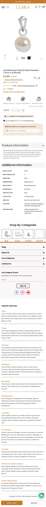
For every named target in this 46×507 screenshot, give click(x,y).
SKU (4, 89)
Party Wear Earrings (8, 357)
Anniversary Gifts (8, 319)
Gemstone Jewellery (27, 420)
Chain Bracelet (14, 386)
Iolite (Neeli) (20, 486)
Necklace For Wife (36, 319)
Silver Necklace (18, 367)
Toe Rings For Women (23, 440)
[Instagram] (22, 292)
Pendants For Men (30, 452)
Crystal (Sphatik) (34, 483)
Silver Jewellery (6, 415)
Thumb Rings (24, 335)
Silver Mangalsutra (8, 398)
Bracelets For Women (25, 435)
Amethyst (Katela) (8, 483)
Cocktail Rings (26, 333)
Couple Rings (28, 331)
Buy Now (34, 503)
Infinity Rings (6, 335)
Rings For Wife (6, 321)
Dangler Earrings (30, 352)
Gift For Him (32, 454)
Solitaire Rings (15, 333)
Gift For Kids (19, 316)
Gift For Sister (27, 314)
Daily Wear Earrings (30, 348)
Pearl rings (15, 335)
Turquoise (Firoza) (17, 488)
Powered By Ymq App (36, 106)
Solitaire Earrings (17, 348)
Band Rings (34, 335)
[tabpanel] (23, 34)
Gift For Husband (14, 457)
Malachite (29, 486)
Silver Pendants (7, 367)
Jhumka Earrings (18, 352)
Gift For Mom (37, 314)
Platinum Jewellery (19, 415)
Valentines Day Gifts (22, 319)
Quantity (6, 110)
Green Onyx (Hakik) (8, 486)
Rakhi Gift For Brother (29, 457)
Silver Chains (28, 367)
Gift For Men (23, 454)
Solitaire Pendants (16, 372)
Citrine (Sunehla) (21, 483)
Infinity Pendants (28, 372)
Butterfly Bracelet (19, 384)
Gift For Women (7, 314)
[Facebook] (17, 292)
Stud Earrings (35, 350)
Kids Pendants (14, 374)
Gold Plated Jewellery (9, 418)
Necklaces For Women (9, 435)
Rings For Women (7, 432)
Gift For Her (27, 316)
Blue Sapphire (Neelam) (9, 466)
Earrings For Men (17, 452)
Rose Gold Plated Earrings (31, 355)
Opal (37, 471)
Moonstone (38, 486)
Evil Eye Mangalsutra (34, 401)
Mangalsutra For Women (35, 437)
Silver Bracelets (7, 384)
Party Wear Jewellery (24, 418)
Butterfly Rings (37, 333)
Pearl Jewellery (14, 420)
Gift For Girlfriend (7, 316)
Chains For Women (8, 440)
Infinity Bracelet (31, 384)
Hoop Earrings (12, 350)
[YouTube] (28, 292)
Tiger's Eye (5, 488)
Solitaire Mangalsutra (24, 403)
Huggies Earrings (24, 350)
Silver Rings (5, 331)
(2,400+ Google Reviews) (26, 86)
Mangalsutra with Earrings (23, 398)
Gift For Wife (17, 314)
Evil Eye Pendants (15, 369)
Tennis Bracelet (25, 386)
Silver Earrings (6, 348)
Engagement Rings (16, 331)
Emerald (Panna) (15, 469)
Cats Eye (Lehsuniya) (26, 466)
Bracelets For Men (12, 454)
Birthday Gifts (37, 316)
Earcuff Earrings (21, 357)
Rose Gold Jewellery (33, 415)
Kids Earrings (32, 357)
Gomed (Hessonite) (29, 469)
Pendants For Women (36, 432)
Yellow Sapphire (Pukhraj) (25, 471)
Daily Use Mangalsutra (18, 401)
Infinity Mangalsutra (9, 403)
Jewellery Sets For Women (17, 437)
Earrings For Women (20, 432)
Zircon (4, 473)
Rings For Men (6, 452)
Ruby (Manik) (11, 471)
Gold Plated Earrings (14, 355)
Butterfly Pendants (28, 369)
